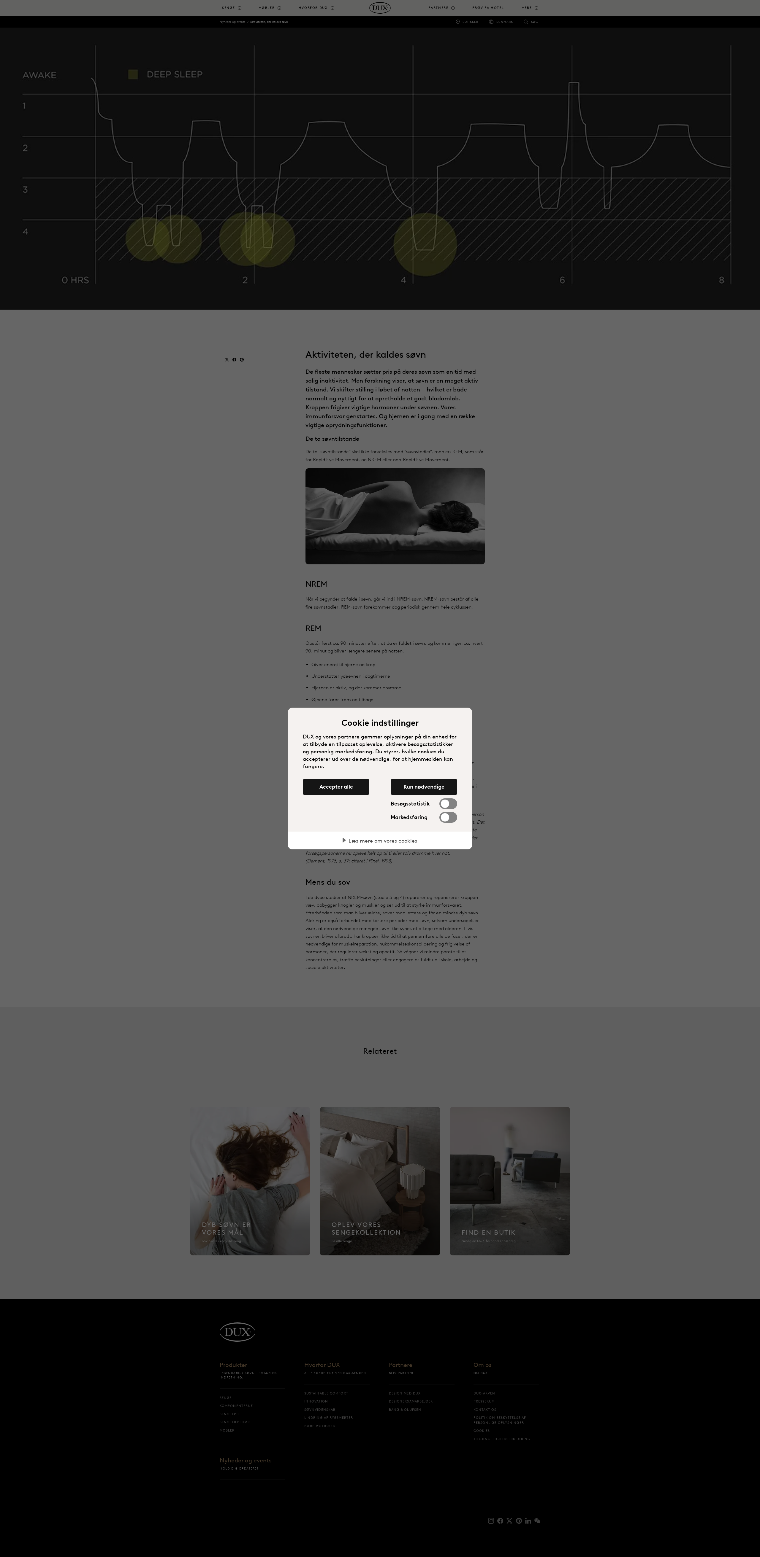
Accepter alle (336, 787)
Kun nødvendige (423, 787)
